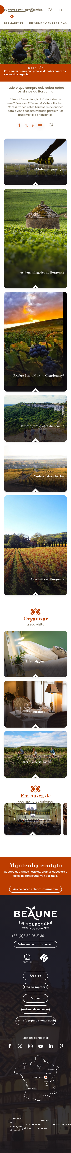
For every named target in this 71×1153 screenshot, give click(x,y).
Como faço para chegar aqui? (35, 1020)
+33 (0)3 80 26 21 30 (27, 936)
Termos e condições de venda (16, 1124)
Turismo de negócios (35, 1009)
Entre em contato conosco (35, 944)
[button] (62, 9)
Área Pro (35, 975)
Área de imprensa (35, 987)
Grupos (35, 998)
